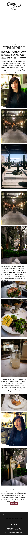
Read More (14, 503)
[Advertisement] (14, 28)
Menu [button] (14, 9)
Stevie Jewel (14, 5)
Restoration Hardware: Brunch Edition (14, 47)
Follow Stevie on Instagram (14, 515)
